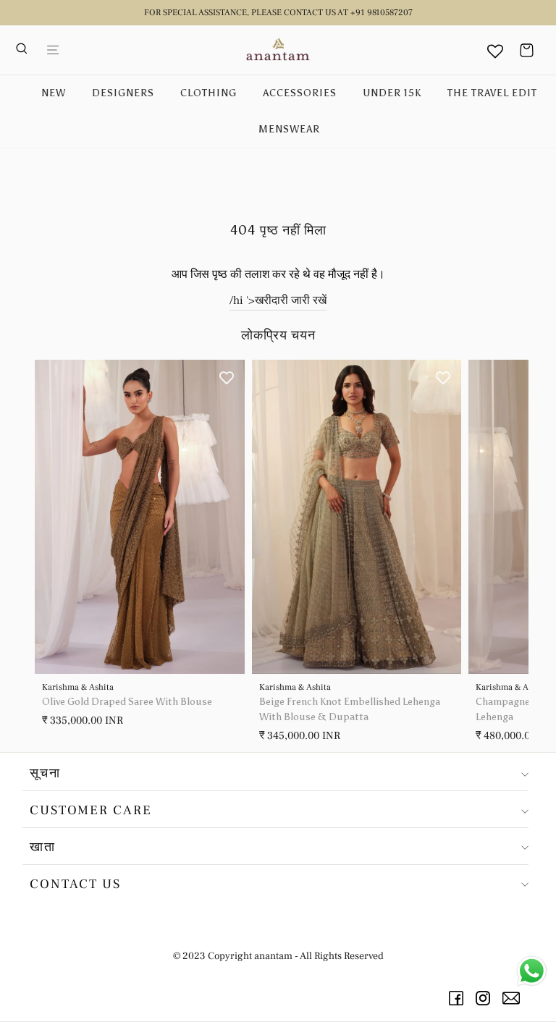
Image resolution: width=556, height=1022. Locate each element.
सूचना (45, 773)
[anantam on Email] (513, 998)
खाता (43, 847)
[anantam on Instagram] (485, 998)
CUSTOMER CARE (91, 810)
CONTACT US (75, 884)
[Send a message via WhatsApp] (532, 971)
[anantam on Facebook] (458, 998)
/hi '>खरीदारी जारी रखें (278, 300)
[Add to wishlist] (226, 377)
